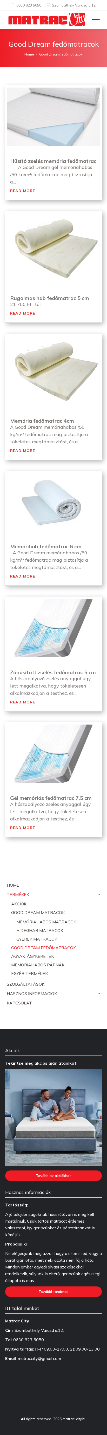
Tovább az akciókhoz (53, 1175)
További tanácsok (53, 1291)
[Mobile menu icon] (96, 19)
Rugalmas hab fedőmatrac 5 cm (49, 298)
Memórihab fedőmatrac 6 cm (46, 546)
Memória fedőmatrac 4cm (42, 421)
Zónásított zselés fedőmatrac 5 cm (53, 672)
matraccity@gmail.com (39, 1358)
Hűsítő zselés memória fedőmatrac (53, 161)
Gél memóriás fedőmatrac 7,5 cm (51, 798)
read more (22, 190)
